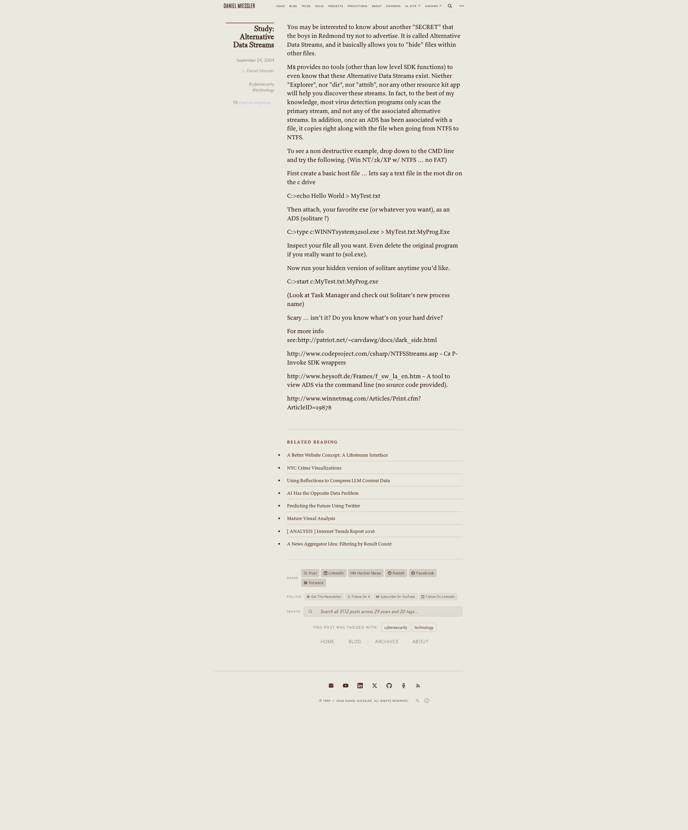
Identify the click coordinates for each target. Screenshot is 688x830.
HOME (327, 641)
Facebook (425, 573)
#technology (263, 90)
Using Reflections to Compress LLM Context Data (338, 480)
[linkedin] (360, 685)
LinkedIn (336, 573)
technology (423, 627)
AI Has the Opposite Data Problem (323, 493)
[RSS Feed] (418, 685)
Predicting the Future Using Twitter (323, 506)
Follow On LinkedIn (440, 597)
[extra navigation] (462, 6)
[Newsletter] (331, 685)
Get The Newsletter (326, 597)
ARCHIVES (387, 641)
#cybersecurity (261, 84)
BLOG (355, 641)
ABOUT (421, 641)
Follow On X (361, 597)
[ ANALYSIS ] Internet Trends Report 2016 (331, 531)
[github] (389, 685)
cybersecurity (395, 627)
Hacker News (365, 573)
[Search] (450, 6)
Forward (316, 583)
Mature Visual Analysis (311, 518)
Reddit (398, 573)
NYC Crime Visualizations (314, 468)
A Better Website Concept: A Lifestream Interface (337, 455)
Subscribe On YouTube (398, 597)
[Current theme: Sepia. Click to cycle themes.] (427, 700)
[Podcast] (403, 685)
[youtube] (345, 685)
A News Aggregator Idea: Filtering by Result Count (339, 544)
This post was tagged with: (345, 627)
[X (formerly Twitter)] (374, 685)
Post (313, 573)
